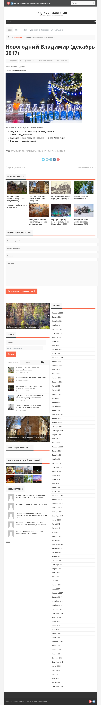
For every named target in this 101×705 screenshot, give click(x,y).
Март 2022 (56, 398)
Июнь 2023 (56, 374)
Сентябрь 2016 (57, 613)
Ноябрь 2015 (56, 654)
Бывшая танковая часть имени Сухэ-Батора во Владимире (37, 199)
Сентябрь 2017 (57, 564)
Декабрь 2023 (57, 366)
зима (50, 151)
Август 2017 (56, 568)
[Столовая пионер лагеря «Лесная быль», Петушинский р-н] (11, 388)
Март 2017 (56, 589)
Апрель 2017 (56, 585)
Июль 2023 (56, 370)
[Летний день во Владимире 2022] (83, 187)
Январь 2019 (56, 499)
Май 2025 (55, 345)
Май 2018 (55, 532)
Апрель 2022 (56, 394)
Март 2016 (56, 637)
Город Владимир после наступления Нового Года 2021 (60, 221)
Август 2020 (56, 435)
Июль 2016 (56, 621)
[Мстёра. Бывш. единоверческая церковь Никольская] (11, 370)
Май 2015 (55, 678)
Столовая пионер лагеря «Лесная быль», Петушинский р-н (29, 387)
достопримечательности (34, 151)
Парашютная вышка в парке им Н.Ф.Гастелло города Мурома (28, 406)
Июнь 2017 (56, 577)
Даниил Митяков (19, 70)
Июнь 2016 (56, 625)
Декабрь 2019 (57, 455)
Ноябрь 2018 (56, 508)
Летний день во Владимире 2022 (81, 197)
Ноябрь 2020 (56, 422)
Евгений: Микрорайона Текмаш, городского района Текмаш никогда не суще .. (31, 515)
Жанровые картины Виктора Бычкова (31, 377)
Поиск (11, 354)
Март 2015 (56, 682)
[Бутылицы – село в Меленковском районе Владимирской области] (11, 398)
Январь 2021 (56, 418)
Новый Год (59, 151)
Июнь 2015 (56, 674)
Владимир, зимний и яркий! (23, 141)
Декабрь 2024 (57, 349)
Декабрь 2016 (57, 601)
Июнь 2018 (56, 528)
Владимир (18, 37)
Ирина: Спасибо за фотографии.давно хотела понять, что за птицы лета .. (31, 496)
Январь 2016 (56, 646)
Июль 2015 (56, 670)
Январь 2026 (56, 317)
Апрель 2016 (56, 633)
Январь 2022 (56, 402)
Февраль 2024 (57, 357)
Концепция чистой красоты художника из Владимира (38, 221)
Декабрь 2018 (57, 504)
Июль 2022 (56, 386)
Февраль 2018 (57, 544)
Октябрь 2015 (57, 658)
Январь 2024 (56, 361)
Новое (27, 362)
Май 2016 (55, 629)
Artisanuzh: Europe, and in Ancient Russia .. (31, 505)
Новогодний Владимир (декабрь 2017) (50, 49)
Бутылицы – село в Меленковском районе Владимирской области (29, 397)
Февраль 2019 (57, 495)
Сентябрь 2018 (57, 516)
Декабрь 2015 (57, 650)
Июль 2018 (56, 524)
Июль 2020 (56, 439)
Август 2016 (56, 617)
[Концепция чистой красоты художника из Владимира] (39, 210)
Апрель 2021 (56, 410)
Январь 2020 (56, 451)
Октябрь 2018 (57, 512)
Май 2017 (55, 581)
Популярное (13, 362)
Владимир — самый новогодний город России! (32, 131)
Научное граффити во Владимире (17, 206)
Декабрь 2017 (57, 552)
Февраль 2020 (57, 447)
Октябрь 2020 (57, 426)
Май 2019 (55, 483)
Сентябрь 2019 (57, 467)
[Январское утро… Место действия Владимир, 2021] (83, 210)
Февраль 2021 (57, 414)
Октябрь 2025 (57, 329)
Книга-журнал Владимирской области (21, 701)
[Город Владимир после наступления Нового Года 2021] (61, 210)
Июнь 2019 (56, 479)
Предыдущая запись (16, 167)
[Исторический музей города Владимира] (61, 187)
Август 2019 (56, 471)
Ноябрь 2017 (56, 556)
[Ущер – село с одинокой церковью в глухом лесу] (17, 187)
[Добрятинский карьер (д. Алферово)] (28, 316)
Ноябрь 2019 (56, 459)
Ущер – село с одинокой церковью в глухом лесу (16, 198)
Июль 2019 (56, 475)
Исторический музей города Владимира (60, 197)
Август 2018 (56, 520)
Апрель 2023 (56, 378)
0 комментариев (47, 61)
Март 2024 (56, 353)
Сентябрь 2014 (57, 686)
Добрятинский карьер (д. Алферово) (22, 327)
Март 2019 (56, 491)
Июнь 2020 (56, 443)
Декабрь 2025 (57, 321)
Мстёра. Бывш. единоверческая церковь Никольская (28, 369)
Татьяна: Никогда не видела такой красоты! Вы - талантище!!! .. (29, 532)
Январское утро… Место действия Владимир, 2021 (81, 221)
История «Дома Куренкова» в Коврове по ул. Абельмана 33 (40, 30)
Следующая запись (85, 167)
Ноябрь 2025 (56, 325)
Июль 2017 (56, 573)
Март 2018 (56, 540)
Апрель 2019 (56, 487)
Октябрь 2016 (57, 609)
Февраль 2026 (57, 313)
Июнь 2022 (56, 390)
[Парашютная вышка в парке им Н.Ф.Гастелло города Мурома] (11, 407)
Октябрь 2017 (57, 560)
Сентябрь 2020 (57, 430)
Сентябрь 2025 (57, 333)
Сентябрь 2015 (57, 662)
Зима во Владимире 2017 (21, 135)
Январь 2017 (56, 597)
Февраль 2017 (57, 593)
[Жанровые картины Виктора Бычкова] (11, 379)
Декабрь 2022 (57, 382)
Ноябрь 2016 (56, 605)
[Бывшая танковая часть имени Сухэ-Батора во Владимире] (39, 187)
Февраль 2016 (57, 642)
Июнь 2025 (56, 341)
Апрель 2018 (56, 536)
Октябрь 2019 (57, 463)
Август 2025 (56, 337)
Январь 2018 (56, 548)
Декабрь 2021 (57, 406)
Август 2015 (56, 666)
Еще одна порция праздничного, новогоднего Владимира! (37, 138)
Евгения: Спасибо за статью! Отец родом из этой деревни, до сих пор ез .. (31, 523)
